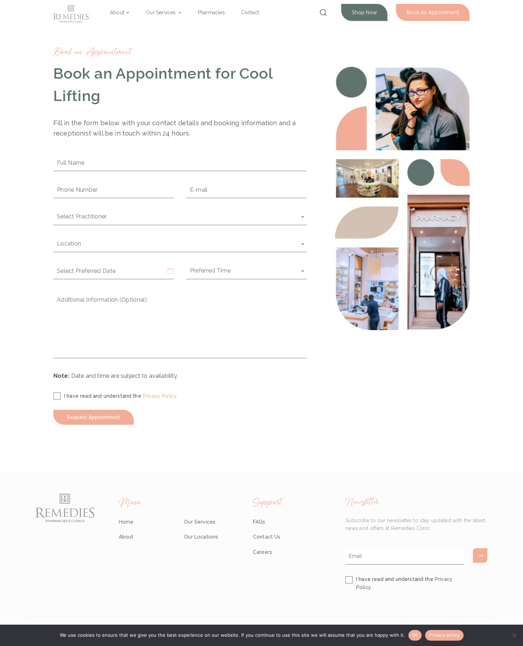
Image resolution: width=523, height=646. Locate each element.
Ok (415, 635)
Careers (262, 552)
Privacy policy (444, 635)
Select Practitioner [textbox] (82, 216)
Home (126, 522)
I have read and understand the (121, 396)
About (117, 12)
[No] (514, 635)
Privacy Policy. (160, 396)
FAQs (259, 522)
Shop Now (364, 12)
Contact (250, 12)
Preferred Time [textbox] (210, 270)
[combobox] (180, 217)
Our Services (161, 12)
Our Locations (201, 537)
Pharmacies (211, 12)
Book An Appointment (433, 12)
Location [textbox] (69, 243)
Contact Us (267, 537)
